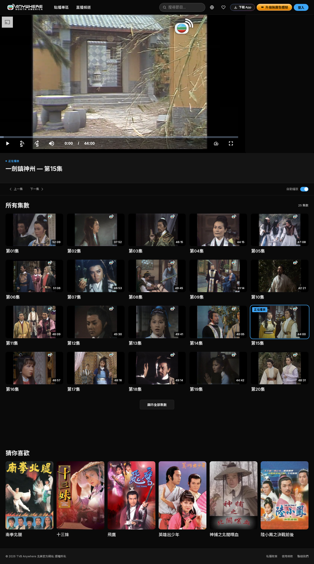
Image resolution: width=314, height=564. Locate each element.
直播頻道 (83, 7)
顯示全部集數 (157, 405)
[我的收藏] (223, 7)
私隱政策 (271, 556)
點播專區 (61, 7)
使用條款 (287, 556)
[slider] (119, 137)
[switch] (304, 189)
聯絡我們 (302, 556)
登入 (301, 7)
